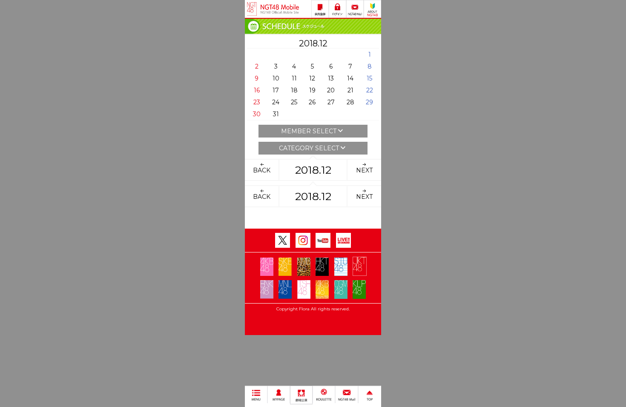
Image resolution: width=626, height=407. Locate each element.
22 (369, 90)
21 (350, 90)
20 (331, 90)
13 (331, 78)
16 (257, 90)
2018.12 (313, 169)
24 (275, 102)
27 (331, 102)
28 (350, 102)
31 (276, 114)
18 (294, 90)
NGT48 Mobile (280, 9)
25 (294, 102)
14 (350, 78)
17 (276, 90)
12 (312, 78)
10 (276, 78)
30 (257, 114)
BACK (261, 170)
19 (312, 90)
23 (256, 102)
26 (312, 102)
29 (369, 102)
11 (294, 78)
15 (369, 78)
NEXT (364, 170)
